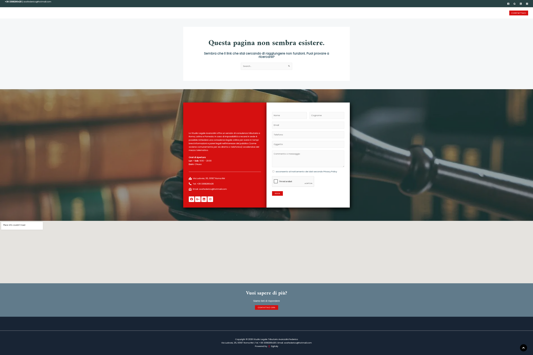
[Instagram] (527, 4)
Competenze (247, 12)
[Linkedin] (521, 4)
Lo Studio (230, 12)
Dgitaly (274, 346)
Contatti (311, 12)
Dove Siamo (297, 12)
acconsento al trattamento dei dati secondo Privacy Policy (306, 171)
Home (219, 12)
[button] (518, 13)
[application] (237, 13)
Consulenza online (270, 12)
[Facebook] (508, 4)
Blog (285, 12)
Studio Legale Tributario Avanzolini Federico (23, 13)
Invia (277, 193)
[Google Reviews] (514, 4)
